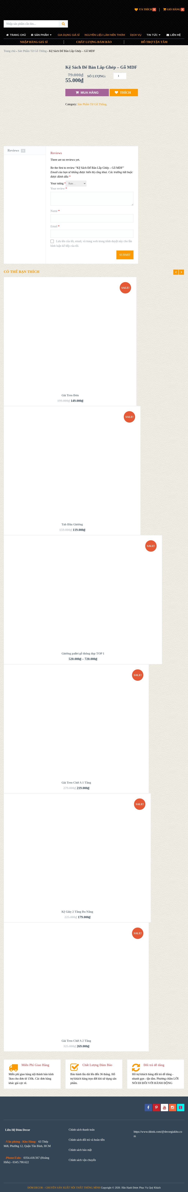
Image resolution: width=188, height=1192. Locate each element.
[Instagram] (172, 1107)
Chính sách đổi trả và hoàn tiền (87, 1139)
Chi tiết (70, 301)
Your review (58, 188)
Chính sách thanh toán (82, 1129)
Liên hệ (175, 35)
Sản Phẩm (41, 35)
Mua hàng (90, 92)
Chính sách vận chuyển (82, 1160)
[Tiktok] (180, 1107)
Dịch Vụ (135, 35)
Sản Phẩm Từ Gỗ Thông (32, 51)
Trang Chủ (17, 35)
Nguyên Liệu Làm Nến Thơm (105, 35)
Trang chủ (9, 51)
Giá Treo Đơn (70, 395)
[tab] (25, 150)
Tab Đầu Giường (72, 524)
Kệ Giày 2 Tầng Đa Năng (77, 911)
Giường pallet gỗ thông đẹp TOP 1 (83, 653)
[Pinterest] (156, 1107)
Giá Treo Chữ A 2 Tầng (76, 1040)
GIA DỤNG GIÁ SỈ (68, 35)
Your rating (58, 183)
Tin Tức (152, 35)
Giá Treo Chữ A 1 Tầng (76, 782)
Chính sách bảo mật (80, 1149)
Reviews (16, 150)
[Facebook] (148, 1107)
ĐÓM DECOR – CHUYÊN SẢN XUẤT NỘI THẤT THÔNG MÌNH (64, 1187)
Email (54, 226)
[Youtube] (164, 1107)
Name (55, 210)
